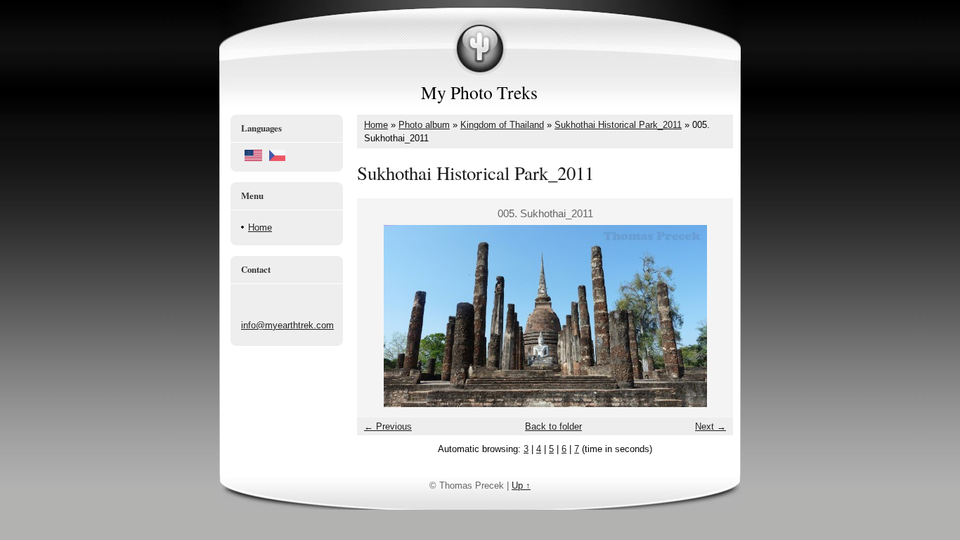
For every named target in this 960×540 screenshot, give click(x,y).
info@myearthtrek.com (287, 325)
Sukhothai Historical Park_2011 (618, 125)
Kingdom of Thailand (502, 125)
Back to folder (553, 426)
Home (260, 227)
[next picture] (710, 316)
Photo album (424, 125)
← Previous (388, 426)
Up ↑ (521, 485)
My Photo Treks (479, 92)
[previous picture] (380, 316)
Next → (710, 426)
